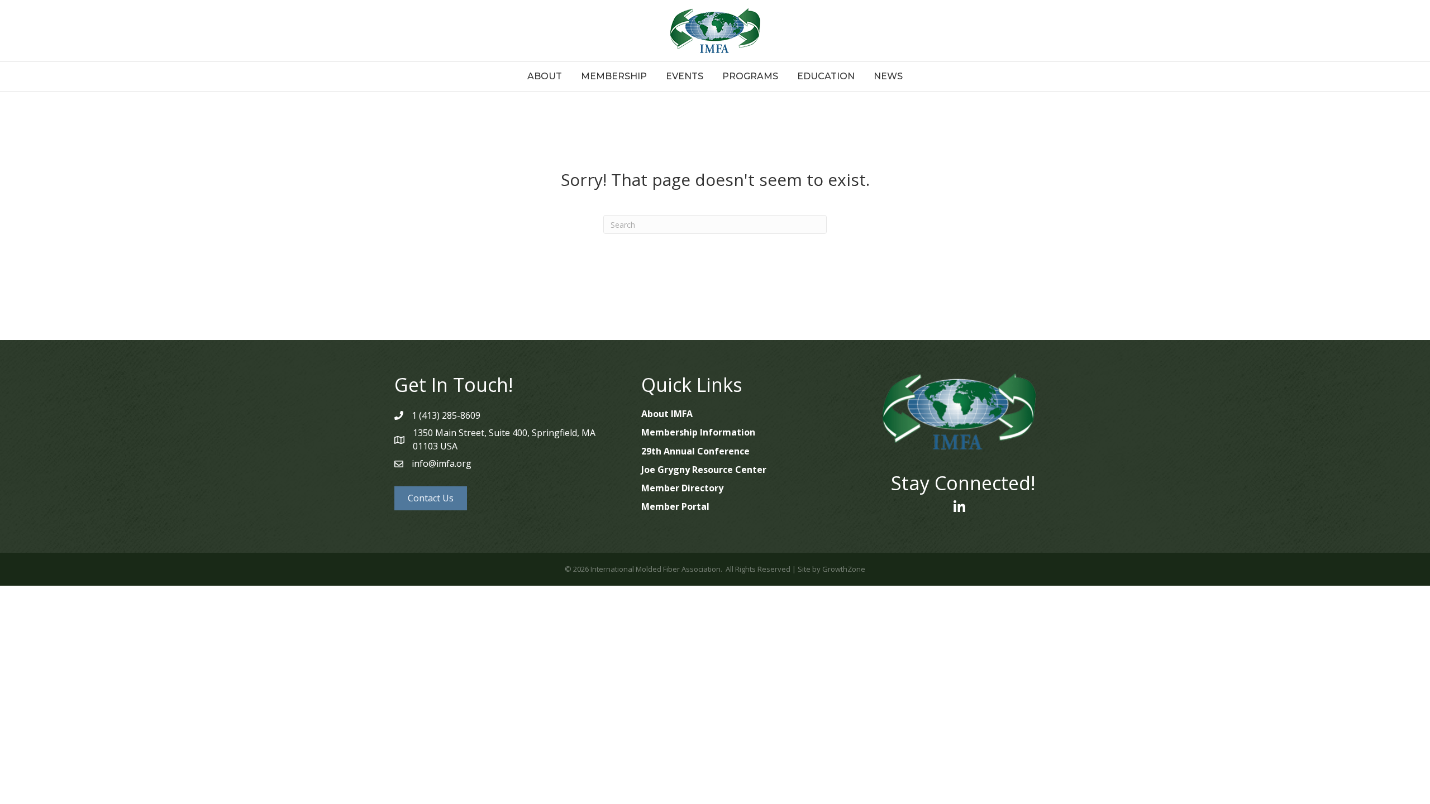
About (544, 76)
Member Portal (675, 506)
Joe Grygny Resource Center (703, 469)
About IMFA (667, 414)
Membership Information (698, 432)
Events (684, 76)
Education (826, 76)
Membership (614, 76)
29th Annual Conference (695, 451)
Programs (750, 76)
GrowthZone (843, 569)
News (888, 76)
